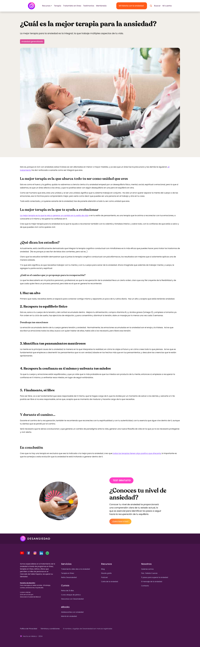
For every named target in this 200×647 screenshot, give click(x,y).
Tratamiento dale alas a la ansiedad (75, 569)
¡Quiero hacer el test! (120, 521)
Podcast (104, 577)
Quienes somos (147, 569)
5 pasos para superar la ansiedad (154, 577)
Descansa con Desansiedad (72, 599)
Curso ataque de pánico (71, 595)
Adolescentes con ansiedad (72, 612)
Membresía (101, 5)
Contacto (145, 586)
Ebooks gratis (106, 573)
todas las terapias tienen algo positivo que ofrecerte (136, 453)
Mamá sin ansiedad (69, 616)
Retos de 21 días (67, 590)
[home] (31, 5)
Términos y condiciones (50, 628)
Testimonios (88, 5)
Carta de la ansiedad (109, 581)
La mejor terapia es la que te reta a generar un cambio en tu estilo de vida (54, 215)
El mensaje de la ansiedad (151, 581)
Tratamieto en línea (72, 5)
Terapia (57, 5)
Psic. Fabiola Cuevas (149, 573)
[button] (46, 6)
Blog (103, 569)
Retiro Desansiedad (69, 577)
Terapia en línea (67, 573)
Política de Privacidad (28, 628)
